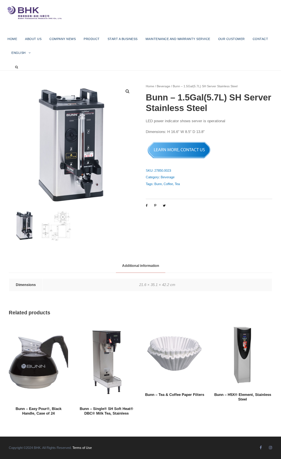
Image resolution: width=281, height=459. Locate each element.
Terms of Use (82, 448)
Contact (260, 39)
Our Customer (231, 39)
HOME (12, 39)
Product (92, 39)
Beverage (163, 86)
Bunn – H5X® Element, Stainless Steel (242, 397)
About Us (33, 39)
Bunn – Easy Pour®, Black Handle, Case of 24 (38, 411)
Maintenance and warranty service (178, 39)
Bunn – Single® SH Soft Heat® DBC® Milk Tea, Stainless (106, 411)
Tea (177, 184)
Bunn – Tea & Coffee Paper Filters (174, 395)
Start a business (123, 39)
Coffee (168, 184)
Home (150, 86)
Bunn (158, 184)
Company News (62, 39)
